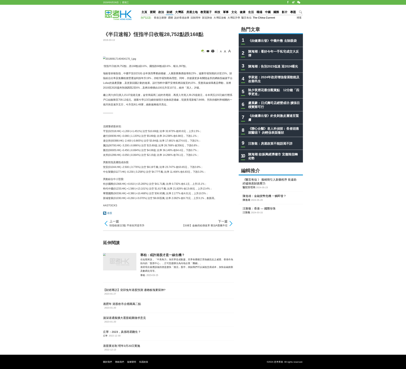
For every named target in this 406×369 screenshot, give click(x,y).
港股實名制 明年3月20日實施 (121, 345)
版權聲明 (131, 362)
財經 (169, 12)
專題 (293, 12)
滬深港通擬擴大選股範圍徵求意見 (124, 317)
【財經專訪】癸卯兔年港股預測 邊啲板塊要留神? (134, 290)
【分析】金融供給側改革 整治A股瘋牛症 (205, 225)
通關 (170, 17)
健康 (243, 12)
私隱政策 (143, 362)
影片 (285, 12)
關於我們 (107, 362)
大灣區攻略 (219, 17)
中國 (268, 12)
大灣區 (179, 12)
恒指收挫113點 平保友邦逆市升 (126, 225)
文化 (234, 12)
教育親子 (206, 12)
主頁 (144, 12)
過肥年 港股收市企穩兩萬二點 (122, 304)
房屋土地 (192, 12)
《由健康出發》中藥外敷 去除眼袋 (272, 40)
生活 (251, 12)
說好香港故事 (181, 17)
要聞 (153, 12)
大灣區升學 (233, 17)
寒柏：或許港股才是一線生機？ (162, 255)
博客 (299, 17)
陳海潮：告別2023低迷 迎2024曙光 (273, 66)
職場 (259, 12)
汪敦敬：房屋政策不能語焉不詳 (270, 143)
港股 (109, 213)
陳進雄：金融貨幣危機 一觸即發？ (264, 196)
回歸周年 (196, 17)
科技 (217, 12)
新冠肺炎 (207, 17)
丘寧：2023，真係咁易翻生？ (122, 331)
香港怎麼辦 (160, 17)
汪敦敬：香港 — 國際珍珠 (259, 208)
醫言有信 (246, 17)
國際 (276, 12)
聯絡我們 (119, 362)
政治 (161, 12)
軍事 (226, 12)
